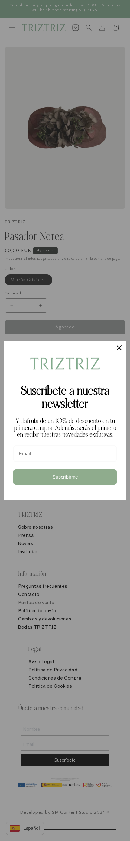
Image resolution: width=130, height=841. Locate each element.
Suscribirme (65, 477)
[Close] (119, 348)
